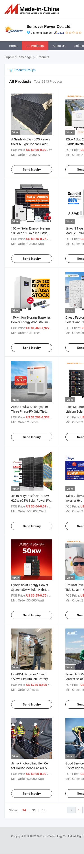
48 (43, 810)
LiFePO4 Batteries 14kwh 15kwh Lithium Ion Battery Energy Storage (29, 679)
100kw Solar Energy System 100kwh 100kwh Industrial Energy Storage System (30, 233)
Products (37, 46)
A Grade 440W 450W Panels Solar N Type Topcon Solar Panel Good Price (30, 144)
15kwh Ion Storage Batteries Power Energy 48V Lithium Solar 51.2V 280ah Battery (31, 322)
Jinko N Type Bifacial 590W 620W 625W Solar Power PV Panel (30, 500)
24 (24, 810)
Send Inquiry (32, 169)
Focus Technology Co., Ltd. (56, 836)
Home (13, 46)
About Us (59, 46)
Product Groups (24, 70)
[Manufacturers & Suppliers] (32, 9)
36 (34, 810)
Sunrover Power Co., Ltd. (49, 26)
